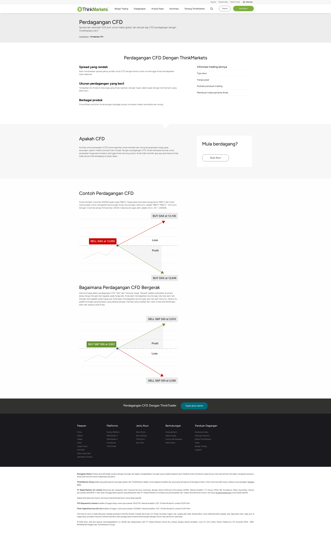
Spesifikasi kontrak (84, 457)
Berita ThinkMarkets (203, 439)
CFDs (79, 443)
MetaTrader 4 (112, 439)
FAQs (197, 443)
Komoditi (80, 450)
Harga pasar (203, 79)
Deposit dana (223, 2)
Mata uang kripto (84, 453)
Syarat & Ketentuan (223, 493)
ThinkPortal (111, 443)
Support (213, 2)
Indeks (80, 439)
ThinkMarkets (84, 37)
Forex (79, 432)
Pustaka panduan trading (210, 86)
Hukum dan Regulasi (174, 439)
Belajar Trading (201, 446)
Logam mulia (82, 446)
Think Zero (140, 439)
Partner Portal (235, 2)
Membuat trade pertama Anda (212, 92)
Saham (80, 436)
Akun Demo (140, 432)
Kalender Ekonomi (202, 436)
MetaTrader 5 (112, 436)
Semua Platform (113, 432)
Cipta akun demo (194, 405)
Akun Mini (140, 443)
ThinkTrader (111, 446)
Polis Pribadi (170, 443)
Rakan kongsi (171, 436)
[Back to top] (317, 523)
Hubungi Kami (171, 432)
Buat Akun (215, 157)
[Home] (93, 9)
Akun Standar (141, 436)
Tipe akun (202, 73)
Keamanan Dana (201, 432)
